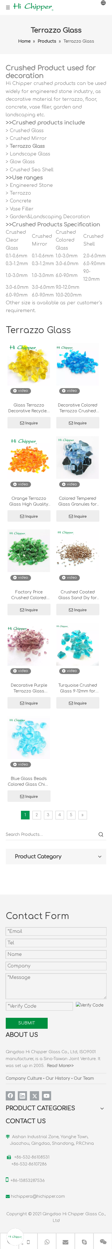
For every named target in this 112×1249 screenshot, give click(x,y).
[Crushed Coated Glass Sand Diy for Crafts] (77, 550)
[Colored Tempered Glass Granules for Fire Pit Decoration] (77, 457)
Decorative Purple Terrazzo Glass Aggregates (29, 688)
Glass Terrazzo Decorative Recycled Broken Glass (28, 408)
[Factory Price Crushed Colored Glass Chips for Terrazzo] (28, 550)
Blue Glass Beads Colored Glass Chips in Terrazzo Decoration (29, 782)
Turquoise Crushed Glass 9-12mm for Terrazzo (77, 688)
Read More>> (60, 1066)
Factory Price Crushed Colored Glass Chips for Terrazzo (28, 595)
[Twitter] (34, 1095)
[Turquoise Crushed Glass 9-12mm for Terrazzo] (77, 644)
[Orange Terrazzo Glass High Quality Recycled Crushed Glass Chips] (28, 457)
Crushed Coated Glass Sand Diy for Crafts (77, 595)
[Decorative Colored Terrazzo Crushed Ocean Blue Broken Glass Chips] (77, 364)
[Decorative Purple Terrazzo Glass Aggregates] (28, 644)
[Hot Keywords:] (101, 834)
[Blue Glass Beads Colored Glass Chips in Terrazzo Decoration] (28, 737)
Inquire (31, 423)
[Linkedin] (22, 1095)
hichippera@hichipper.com (38, 1196)
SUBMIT (26, 1023)
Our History (58, 1078)
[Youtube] (46, 1095)
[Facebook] (10, 1095)
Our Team (84, 1078)
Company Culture (24, 1078)
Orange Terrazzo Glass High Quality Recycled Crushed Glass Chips (28, 501)
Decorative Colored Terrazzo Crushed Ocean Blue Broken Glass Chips (77, 408)
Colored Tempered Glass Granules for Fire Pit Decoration (77, 501)
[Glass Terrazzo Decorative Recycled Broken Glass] (28, 364)
